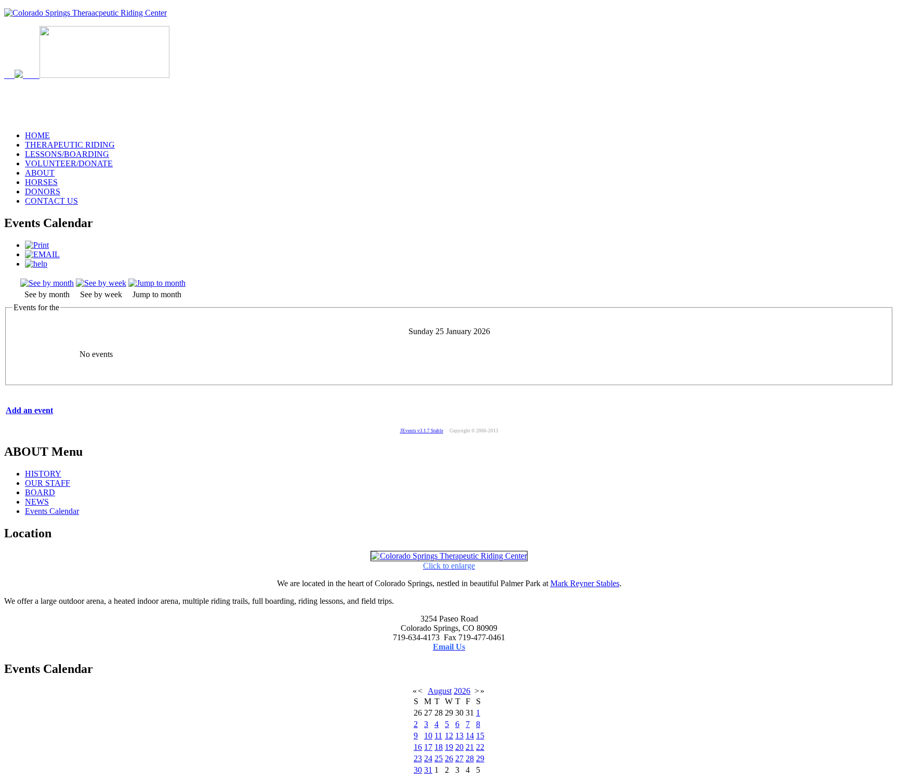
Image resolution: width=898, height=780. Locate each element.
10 (428, 735)
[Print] (37, 245)
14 (470, 735)
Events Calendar (52, 511)
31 (428, 769)
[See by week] (101, 283)
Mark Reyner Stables (584, 583)
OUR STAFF (47, 483)
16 (418, 747)
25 (438, 758)
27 (459, 758)
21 (470, 747)
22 (480, 747)
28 (470, 758)
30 (418, 769)
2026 (462, 690)
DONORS (42, 191)
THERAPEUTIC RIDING (70, 144)
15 (480, 735)
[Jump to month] (157, 283)
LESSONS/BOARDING (67, 154)
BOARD (40, 492)
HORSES (41, 182)
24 (428, 758)
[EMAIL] (42, 254)
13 (459, 735)
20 (459, 747)
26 (449, 758)
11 (438, 735)
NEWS (37, 501)
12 (449, 735)
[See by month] (47, 283)
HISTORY (43, 473)
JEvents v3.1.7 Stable (421, 430)
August (440, 690)
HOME (37, 135)
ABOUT (40, 172)
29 (480, 758)
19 (449, 747)
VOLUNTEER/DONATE (69, 163)
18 (438, 747)
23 (418, 758)
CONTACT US (51, 200)
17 (428, 747)
